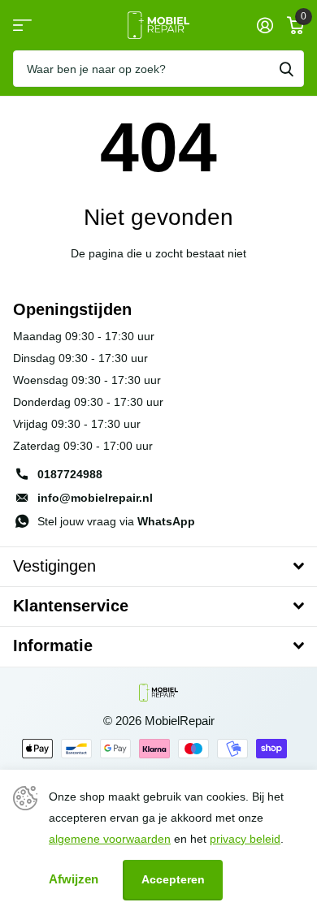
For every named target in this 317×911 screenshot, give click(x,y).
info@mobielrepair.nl (95, 497)
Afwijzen (73, 879)
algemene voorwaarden (110, 838)
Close (158, 566)
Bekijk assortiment (22, 25)
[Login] (264, 25)
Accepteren (173, 879)
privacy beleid (245, 838)
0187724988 (69, 474)
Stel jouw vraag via (116, 521)
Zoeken (286, 68)
